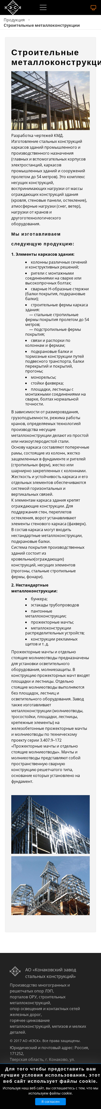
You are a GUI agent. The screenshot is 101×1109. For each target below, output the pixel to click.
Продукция (14, 19)
